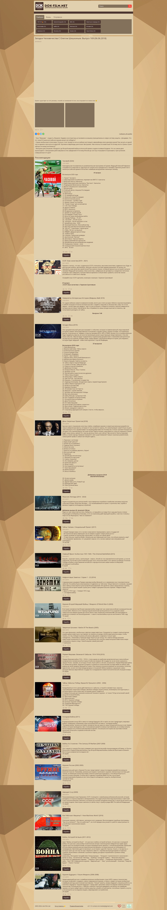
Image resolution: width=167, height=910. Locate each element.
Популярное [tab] (58, 17)
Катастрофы (41, 26)
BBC (72, 22)
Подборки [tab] (39, 17)
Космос (73, 31)
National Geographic (60, 22)
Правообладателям (76, 906)
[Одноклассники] (38, 134)
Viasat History (90, 31)
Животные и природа (93, 22)
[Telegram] (41, 134)
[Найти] (130, 6)
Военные (73, 26)
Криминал (41, 31)
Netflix (56, 26)
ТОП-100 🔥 (41, 22)
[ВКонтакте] (36, 134)
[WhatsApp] (43, 134)
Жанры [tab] (48, 17)
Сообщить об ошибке (125, 134)
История (89, 26)
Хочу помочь (59, 906)
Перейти (66, 255)
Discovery (57, 31)
